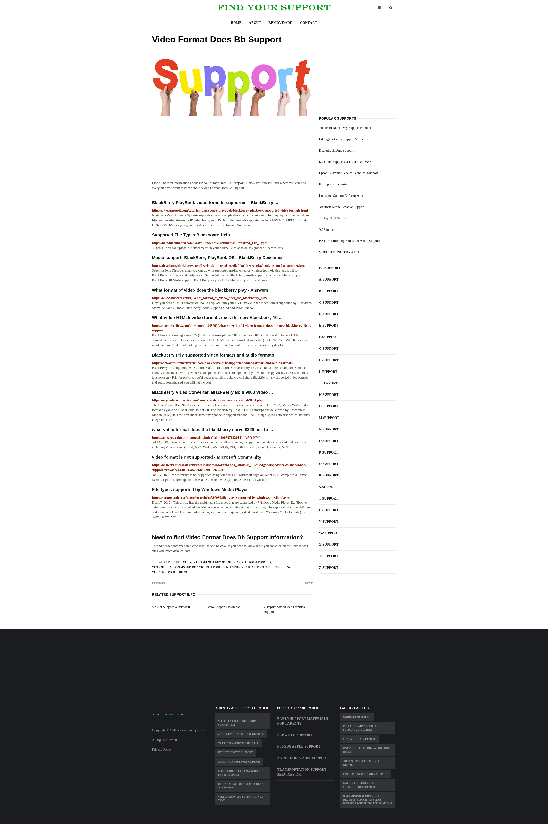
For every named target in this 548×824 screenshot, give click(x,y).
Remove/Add (280, 22)
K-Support (329, 394)
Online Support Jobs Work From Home (366, 750)
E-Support (328, 325)
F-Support (328, 337)
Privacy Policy (162, 749)
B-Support (328, 291)
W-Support (329, 533)
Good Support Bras (357, 716)
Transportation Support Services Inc (301, 772)
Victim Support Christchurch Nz (266, 567)
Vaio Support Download (224, 607)
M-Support (329, 417)
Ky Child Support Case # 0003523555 (345, 162)
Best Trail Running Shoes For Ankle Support (349, 241)
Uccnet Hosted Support (235, 752)
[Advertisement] (232, 151)
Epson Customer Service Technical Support (348, 173)
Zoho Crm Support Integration (241, 734)
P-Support (328, 452)
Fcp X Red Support (295, 735)
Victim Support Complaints (219, 567)
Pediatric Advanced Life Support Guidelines (361, 728)
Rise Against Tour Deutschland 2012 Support (241, 785)
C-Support (329, 302)
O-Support (329, 441)
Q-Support (329, 464)
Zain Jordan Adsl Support (302, 758)
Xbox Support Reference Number (361, 763)
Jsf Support (326, 229)
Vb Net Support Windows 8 (171, 607)
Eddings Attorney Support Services (342, 139)
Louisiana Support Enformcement (342, 195)
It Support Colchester (333, 184)
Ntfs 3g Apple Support (298, 746)
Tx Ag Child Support (333, 218)
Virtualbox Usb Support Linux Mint (240, 798)
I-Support (328, 371)
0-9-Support (330, 268)
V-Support (328, 521)
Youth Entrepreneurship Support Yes (237, 723)
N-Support (329, 429)
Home (236, 22)
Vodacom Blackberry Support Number (345, 128)
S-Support (328, 487)
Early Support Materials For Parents (302, 721)
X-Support (329, 544)
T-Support (328, 498)
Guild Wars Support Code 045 (239, 761)
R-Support (329, 475)
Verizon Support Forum (169, 572)
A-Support (329, 279)
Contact (308, 22)
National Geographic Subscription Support (359, 785)
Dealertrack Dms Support (336, 150)
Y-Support (328, 556)
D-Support (329, 314)
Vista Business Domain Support (175, 567)
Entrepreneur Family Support (365, 774)
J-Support (328, 383)
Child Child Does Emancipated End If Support (240, 773)
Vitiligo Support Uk (256, 562)
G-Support (329, 348)
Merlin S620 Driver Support (238, 743)
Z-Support (328, 567)
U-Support (329, 510)
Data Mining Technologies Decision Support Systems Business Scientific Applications (367, 800)
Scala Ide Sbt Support (359, 738)
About (255, 22)
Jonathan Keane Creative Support (341, 207)
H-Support (329, 360)
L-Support (328, 406)
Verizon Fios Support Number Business (211, 562)
